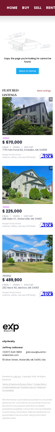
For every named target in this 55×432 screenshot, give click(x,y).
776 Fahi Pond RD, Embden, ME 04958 (24, 150)
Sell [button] (38, 7)
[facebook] (4, 366)
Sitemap (41, 387)
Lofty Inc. (17, 376)
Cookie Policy (40, 384)
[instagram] (29, 366)
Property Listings (28, 387)
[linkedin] (10, 366)
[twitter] (17, 366)
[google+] (41, 366)
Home (12, 7)
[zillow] (23, 366)
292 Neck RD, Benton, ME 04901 (20, 287)
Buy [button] (25, 7)
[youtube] (35, 366)
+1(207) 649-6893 (12, 352)
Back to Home (27, 71)
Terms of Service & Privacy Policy (17, 384)
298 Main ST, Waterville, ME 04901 (22, 219)
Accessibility (8, 390)
